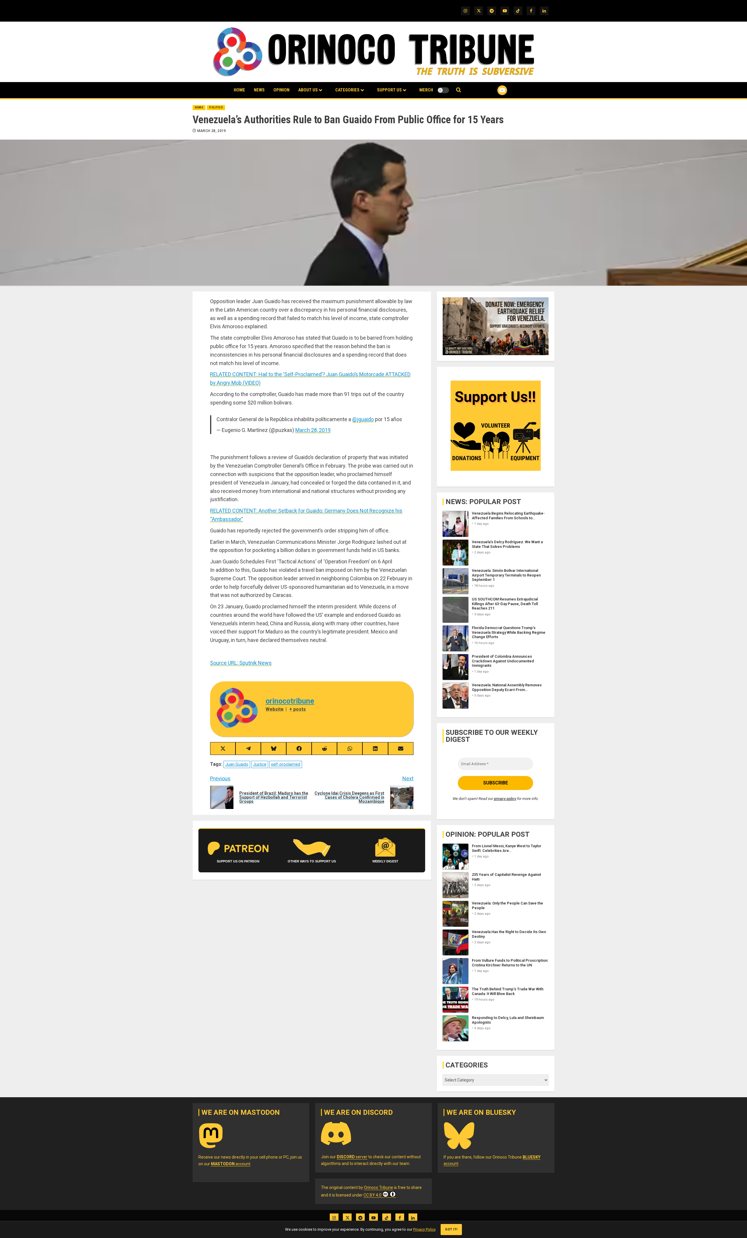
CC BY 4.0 (372, 1195)
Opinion (281, 90)
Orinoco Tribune (378, 1187)
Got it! (451, 1229)
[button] (458, 90)
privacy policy (505, 798)
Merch (426, 90)
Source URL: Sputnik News (241, 663)
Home (239, 90)
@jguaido (363, 419)
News (259, 90)
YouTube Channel (493, 90)
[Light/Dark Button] (443, 90)
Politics (216, 107)
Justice (259, 764)
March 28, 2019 (211, 131)
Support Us (389, 90)
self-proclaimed (285, 764)
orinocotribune (290, 701)
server (352, 1156)
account (230, 1163)
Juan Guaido (236, 764)
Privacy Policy (424, 1229)
